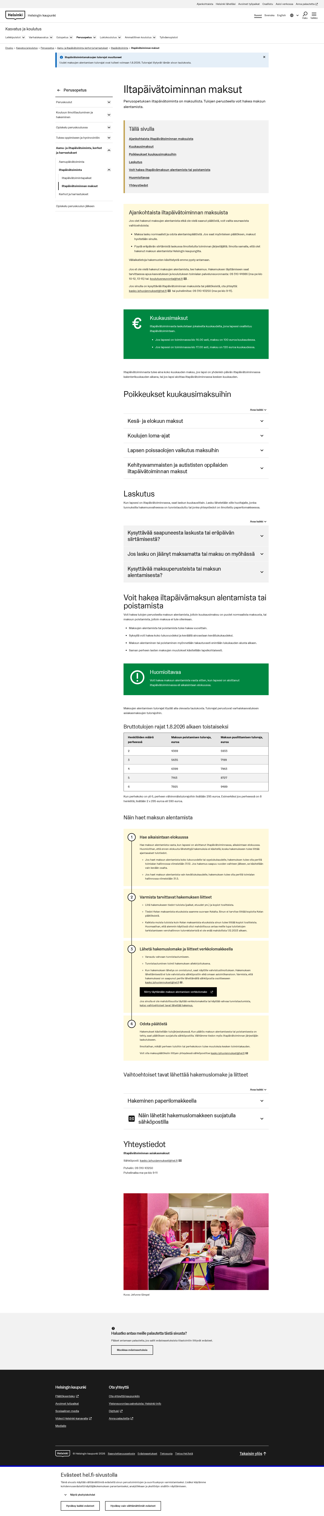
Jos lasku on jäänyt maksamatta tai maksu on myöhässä (191, 553)
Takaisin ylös (251, 1453)
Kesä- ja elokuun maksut (155, 420)
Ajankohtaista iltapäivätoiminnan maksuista (161, 139)
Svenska (269, 15)
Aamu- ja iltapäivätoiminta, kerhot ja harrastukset (82, 48)
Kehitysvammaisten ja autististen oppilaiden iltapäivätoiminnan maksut (178, 468)
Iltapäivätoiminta (119, 48)
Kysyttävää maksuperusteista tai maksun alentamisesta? (174, 572)
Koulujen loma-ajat (149, 435)
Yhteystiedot (138, 185)
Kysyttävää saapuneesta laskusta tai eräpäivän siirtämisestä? (181, 535)
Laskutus (135, 162)
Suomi (258, 15)
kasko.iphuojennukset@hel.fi (150, 291)
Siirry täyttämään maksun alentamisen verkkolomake (180, 992)
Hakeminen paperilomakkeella (162, 1100)
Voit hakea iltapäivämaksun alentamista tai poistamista (169, 170)
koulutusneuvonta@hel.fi (168, 279)
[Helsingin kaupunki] (62, 1453)
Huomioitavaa (139, 177)
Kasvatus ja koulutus (27, 48)
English (281, 15)
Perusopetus (47, 48)
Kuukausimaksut (141, 146)
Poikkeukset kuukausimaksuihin (152, 154)
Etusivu (9, 48)
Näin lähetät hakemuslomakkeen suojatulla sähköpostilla (187, 1118)
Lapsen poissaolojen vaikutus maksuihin (173, 450)
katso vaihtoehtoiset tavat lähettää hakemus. (166, 1005)
